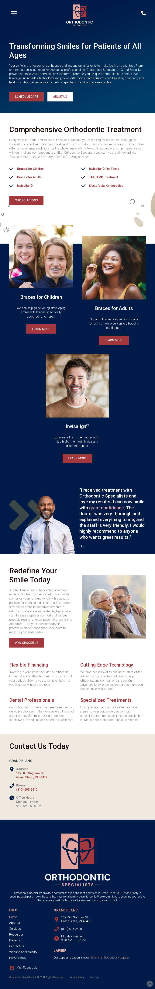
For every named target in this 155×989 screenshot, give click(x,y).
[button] (13, 13)
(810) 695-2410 (26, 789)
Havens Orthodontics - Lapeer (109, 957)
